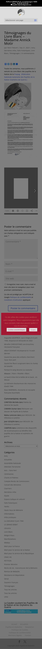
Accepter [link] (33, 330)
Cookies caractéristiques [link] (16, 330)
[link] (21, 12)
